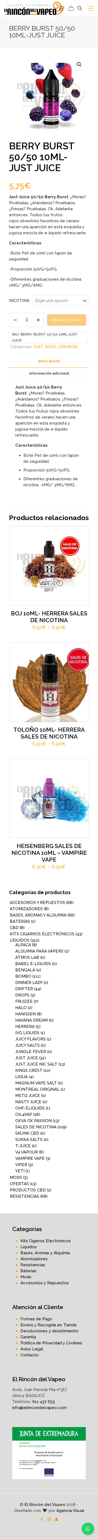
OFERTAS (19, 1183)
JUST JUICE (44, 346)
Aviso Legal (31, 1349)
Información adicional (49, 373)
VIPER (21, 1164)
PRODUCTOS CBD (28, 1190)
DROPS (22, 995)
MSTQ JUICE (27, 1095)
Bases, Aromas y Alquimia (45, 1252)
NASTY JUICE (28, 1101)
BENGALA (25, 970)
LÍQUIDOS (68, 346)
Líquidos (28, 1246)
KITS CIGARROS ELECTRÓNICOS (42, 934)
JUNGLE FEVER (30, 1051)
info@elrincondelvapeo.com (39, 1407)
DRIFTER (24, 988)
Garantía (28, 1337)
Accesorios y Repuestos (44, 1282)
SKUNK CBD (27, 1133)
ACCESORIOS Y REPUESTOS (37, 902)
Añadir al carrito (66, 320)
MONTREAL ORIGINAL (37, 1089)
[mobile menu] (90, 8)
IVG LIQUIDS (27, 1032)
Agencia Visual (70, 1510)
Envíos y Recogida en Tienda (48, 1324)
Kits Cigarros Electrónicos (45, 1240)
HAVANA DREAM (31, 1020)
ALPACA (23, 944)
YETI (19, 1171)
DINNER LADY (28, 982)
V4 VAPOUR (26, 1152)
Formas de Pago (36, 1318)
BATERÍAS (20, 921)
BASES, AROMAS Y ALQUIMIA (38, 915)
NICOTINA (19, 300)
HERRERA (25, 1026)
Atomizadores (34, 1258)
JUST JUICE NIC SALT (36, 1064)
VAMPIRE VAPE (30, 1158)
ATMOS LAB (27, 957)
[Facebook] (42, 1519)
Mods (25, 1276)
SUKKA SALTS (28, 1139)
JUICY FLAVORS (30, 1039)
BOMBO (23, 976)
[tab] (49, 361)
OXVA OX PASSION (33, 1120)
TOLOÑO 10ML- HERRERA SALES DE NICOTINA (49, 733)
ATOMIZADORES (26, 908)
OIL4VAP (23, 1114)
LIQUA (21, 1076)
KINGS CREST (28, 1070)
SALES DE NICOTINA (35, 1127)
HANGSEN (25, 1014)
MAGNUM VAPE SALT (36, 1083)
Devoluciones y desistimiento (49, 1331)
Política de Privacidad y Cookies (51, 1343)
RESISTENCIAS (24, 1196)
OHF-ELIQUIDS (30, 1108)
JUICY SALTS (27, 1045)
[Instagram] (49, 1519)
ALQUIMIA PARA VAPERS (39, 951)
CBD (14, 927)
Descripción (49, 361)
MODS (16, 1177)
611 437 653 (43, 1401)
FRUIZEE (24, 1001)
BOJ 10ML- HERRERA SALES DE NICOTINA (49, 617)
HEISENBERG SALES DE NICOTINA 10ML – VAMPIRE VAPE (49, 853)
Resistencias (32, 1264)
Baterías (28, 1270)
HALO (21, 1007)
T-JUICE (23, 1145)
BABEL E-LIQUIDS (33, 963)
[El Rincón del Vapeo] (34, 8)
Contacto (29, 1355)
